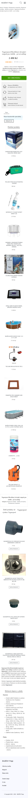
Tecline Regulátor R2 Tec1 (14, 366)
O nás (3, 782)
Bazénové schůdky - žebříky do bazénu (16, 501)
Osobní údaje (5, 778)
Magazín (4, 769)
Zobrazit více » (16, 71)
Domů (1, 7)
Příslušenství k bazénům (14, 7)
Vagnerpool (14, 70)
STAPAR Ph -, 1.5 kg (14, 455)
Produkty (6, 7)
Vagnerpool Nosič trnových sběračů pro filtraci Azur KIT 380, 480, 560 (14, 580)
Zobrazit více (9, 121)
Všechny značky (6, 766)
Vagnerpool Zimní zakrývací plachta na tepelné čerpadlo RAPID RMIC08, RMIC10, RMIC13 (14, 655)
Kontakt (4, 785)
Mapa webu (5, 773)
